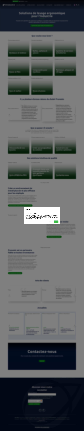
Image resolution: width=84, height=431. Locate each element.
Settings (50, 221)
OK (56, 221)
